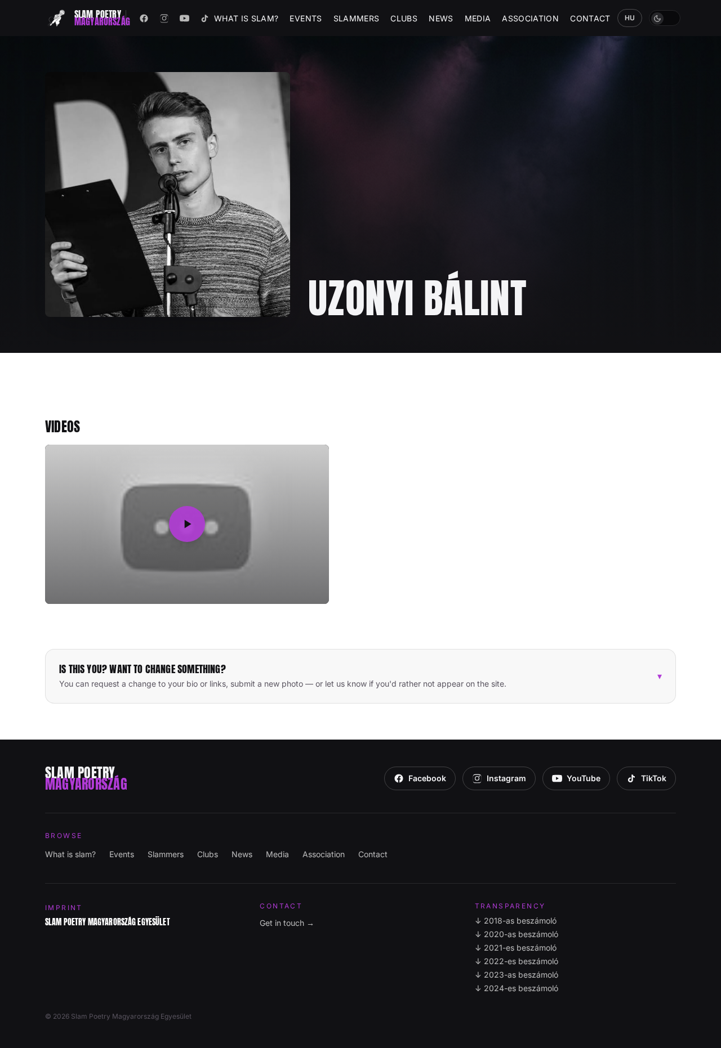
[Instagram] (164, 18)
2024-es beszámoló (516, 988)
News (441, 18)
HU (630, 18)
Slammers (356, 18)
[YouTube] (185, 18)
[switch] (664, 18)
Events (306, 18)
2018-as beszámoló (516, 920)
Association (530, 18)
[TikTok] (205, 18)
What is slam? (246, 18)
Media (478, 18)
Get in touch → (287, 923)
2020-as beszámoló (516, 934)
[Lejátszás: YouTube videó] (187, 524)
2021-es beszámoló (516, 947)
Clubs (403, 18)
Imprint (64, 907)
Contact (590, 18)
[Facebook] (144, 18)
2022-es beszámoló (516, 961)
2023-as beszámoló (516, 974)
